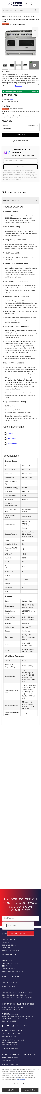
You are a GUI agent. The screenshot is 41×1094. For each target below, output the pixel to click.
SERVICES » (7, 966)
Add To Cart (21, 135)
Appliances (5, 16)
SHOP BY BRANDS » (10, 950)
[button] (3, 3)
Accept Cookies (30, 1090)
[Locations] (25, 3)
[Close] (38, 1069)
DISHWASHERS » (9, 945)
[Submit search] (35, 10)
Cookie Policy (20, 1079)
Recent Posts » (9, 982)
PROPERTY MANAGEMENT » (14, 971)
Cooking (13, 16)
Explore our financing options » (18, 998)
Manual (10, 434)
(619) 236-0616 (16, 1049)
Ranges (20, 16)
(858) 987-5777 (16, 1014)
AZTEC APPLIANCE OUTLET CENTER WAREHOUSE (12, 1033)
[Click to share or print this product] (35, 29)
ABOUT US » (7, 960)
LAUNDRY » (7, 948)
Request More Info (22, 141)
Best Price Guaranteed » (14, 995)
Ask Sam (20, 167)
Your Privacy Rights (20, 1084)
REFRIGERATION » (10, 940)
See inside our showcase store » (18, 992)
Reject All (11, 1090)
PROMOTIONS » (8, 968)
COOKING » (7, 942)
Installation (12, 439)
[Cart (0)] (37, 3)
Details (34, 91)
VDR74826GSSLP (12, 102)
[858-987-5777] (31, 3)
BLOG (19, 1025)
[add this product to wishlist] (35, 34)
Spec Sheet (12, 444)
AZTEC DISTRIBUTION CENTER (19, 1054)
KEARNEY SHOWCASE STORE (18, 1004)
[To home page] (14, 3)
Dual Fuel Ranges (29, 16)
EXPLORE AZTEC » (10, 963)
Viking (11, 100)
